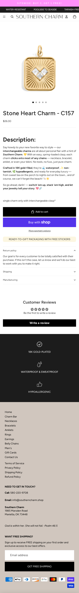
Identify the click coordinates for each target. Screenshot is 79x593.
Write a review (39, 323)
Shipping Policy (13, 472)
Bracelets (10, 425)
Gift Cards (11, 452)
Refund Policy (13, 476)
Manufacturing (10, 280)
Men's (8, 448)
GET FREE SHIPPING (39, 566)
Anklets (9, 430)
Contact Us (11, 457)
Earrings (9, 439)
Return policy (9, 250)
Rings (8, 434)
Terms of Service (14, 463)
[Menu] (4, 17)
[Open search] (12, 17)
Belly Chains (12, 443)
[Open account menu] (66, 17)
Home (8, 412)
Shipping (7, 271)
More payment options (40, 230)
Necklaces (11, 421)
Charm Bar (11, 416)
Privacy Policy (12, 467)
